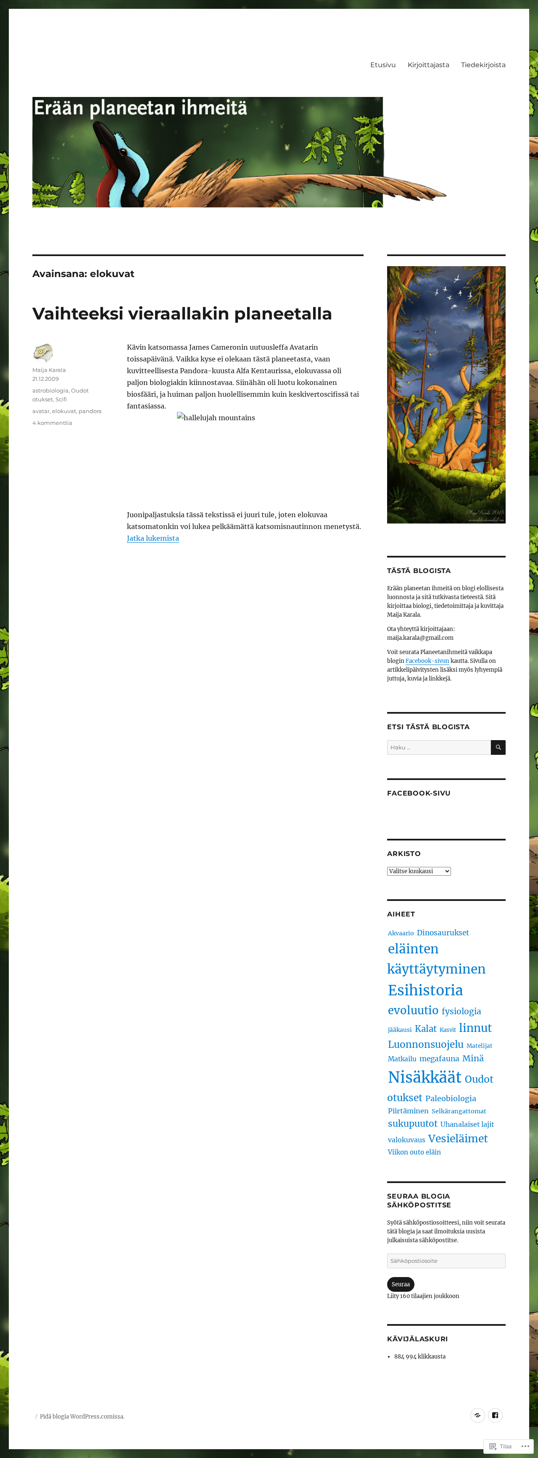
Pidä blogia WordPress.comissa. (82, 1416)
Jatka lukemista (153, 538)
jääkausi (400, 1030)
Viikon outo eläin (414, 1152)
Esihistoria (425, 990)
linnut (475, 1028)
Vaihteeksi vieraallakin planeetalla (182, 313)
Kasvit (448, 1030)
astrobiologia (50, 390)
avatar (41, 411)
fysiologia (461, 1011)
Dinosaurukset (443, 932)
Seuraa (401, 1284)
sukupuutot (413, 1123)
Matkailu (402, 1059)
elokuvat (64, 411)
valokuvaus (406, 1140)
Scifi (61, 399)
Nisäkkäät (425, 1077)
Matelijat (480, 1046)
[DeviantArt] (477, 1415)
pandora (90, 411)
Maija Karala (49, 369)
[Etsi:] (439, 747)
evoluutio (413, 1010)
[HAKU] (498, 747)
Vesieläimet (458, 1138)
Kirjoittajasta (428, 65)
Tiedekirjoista (483, 65)
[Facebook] (495, 1415)
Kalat (426, 1028)
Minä (473, 1058)
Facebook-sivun (427, 661)
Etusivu (383, 65)
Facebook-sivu (419, 793)
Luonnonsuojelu (426, 1044)
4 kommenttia (52, 422)
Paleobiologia (450, 1098)
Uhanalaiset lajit (467, 1124)
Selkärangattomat (459, 1111)
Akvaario (401, 933)
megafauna (439, 1058)
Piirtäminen (408, 1111)
